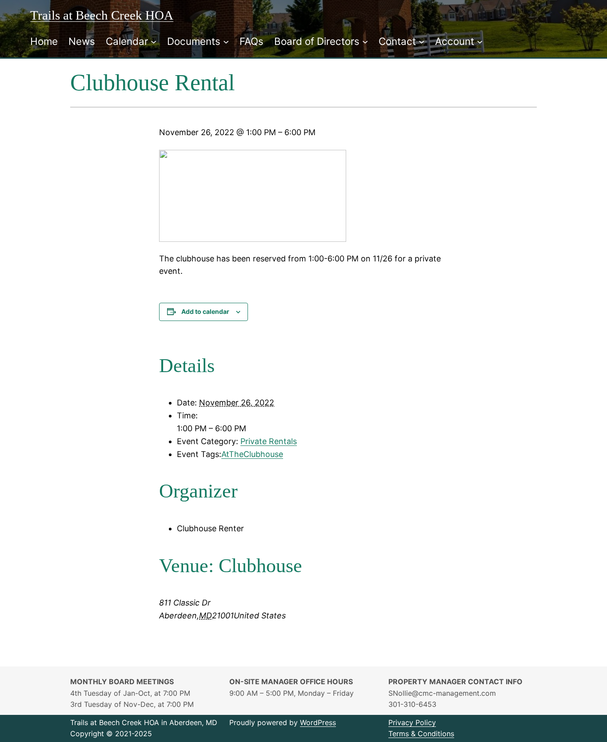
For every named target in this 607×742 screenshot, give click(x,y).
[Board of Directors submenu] (365, 41)
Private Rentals (268, 441)
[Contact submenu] (421, 41)
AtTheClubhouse (252, 454)
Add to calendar (205, 311)
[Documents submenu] (226, 41)
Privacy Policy (412, 722)
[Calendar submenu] (153, 41)
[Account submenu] (480, 41)
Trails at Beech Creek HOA (101, 15)
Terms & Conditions (421, 733)
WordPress (318, 722)
